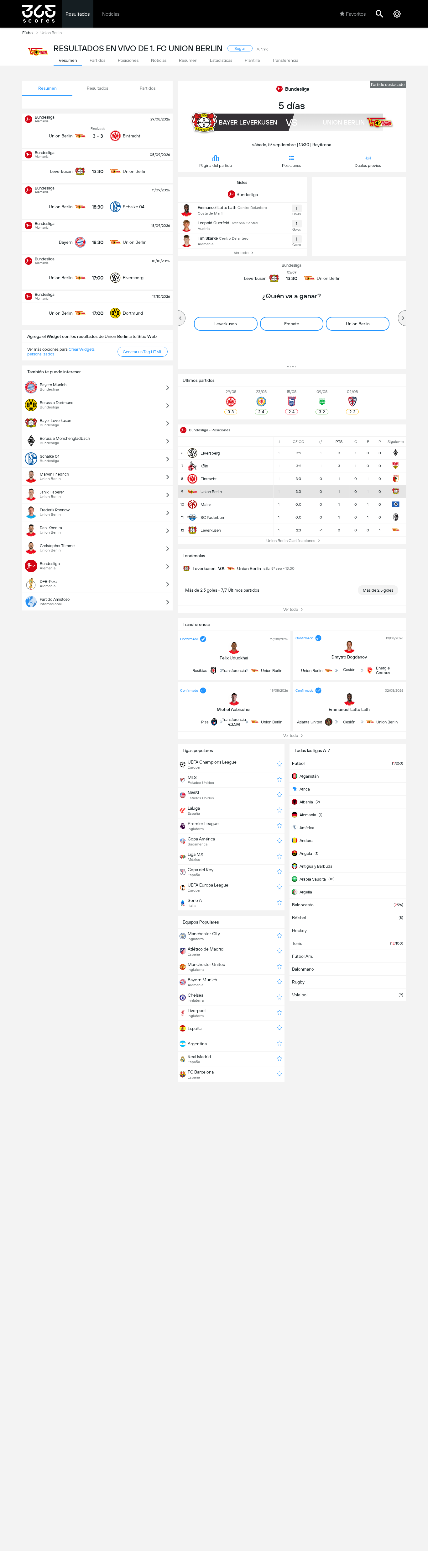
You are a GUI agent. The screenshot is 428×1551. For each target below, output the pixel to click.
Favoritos (356, 14)
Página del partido (215, 165)
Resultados (77, 14)
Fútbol (28, 32)
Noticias (110, 14)
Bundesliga (297, 89)
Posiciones (291, 165)
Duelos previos (368, 165)
